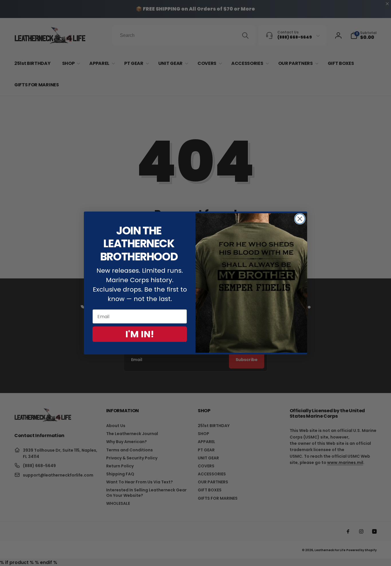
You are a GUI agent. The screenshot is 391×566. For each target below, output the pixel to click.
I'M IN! (139, 334)
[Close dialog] (300, 219)
